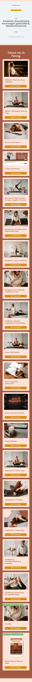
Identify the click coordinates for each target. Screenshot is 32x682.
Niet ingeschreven (16, 10)
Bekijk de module (15, 117)
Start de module (16, 86)
